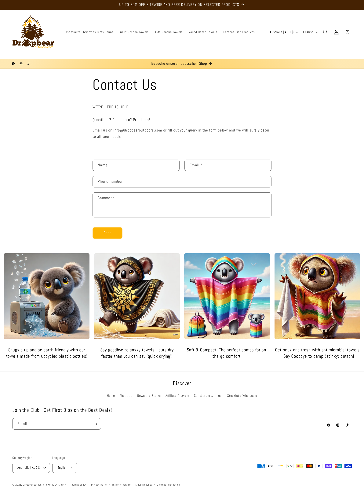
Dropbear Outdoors (33, 484)
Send (107, 233)
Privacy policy (99, 484)
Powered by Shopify (56, 484)
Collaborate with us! (208, 395)
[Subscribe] (95, 424)
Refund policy (79, 484)
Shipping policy (143, 484)
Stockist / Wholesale (242, 395)
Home (111, 395)
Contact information (168, 484)
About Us (126, 395)
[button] (325, 32)
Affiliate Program (177, 395)
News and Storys (149, 395)
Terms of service (121, 484)
